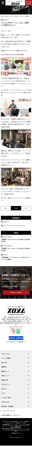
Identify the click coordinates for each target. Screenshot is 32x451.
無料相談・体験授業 (7, 406)
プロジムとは (5, 354)
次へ (26, 208)
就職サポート (5, 371)
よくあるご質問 (6, 398)
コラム (3, 393)
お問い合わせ (5, 402)
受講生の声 (4, 380)
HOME (2, 16)
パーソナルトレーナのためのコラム (14, 225)
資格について (5, 376)
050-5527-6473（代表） (17, 327)
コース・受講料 (6, 358)
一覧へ (16, 208)
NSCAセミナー (5, 384)
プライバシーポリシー (9, 411)
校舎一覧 (4, 362)
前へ (6, 208)
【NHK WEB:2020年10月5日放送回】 (13, 54)
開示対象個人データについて (11, 415)
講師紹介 (4, 367)
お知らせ (7, 16)
